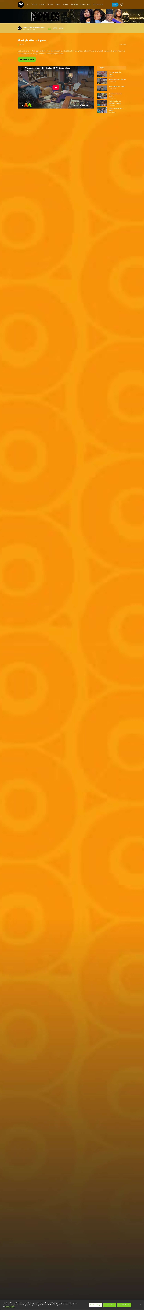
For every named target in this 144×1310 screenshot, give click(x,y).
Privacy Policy (9, 1306)
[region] (72, 1305)
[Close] (141, 1305)
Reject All (110, 1305)
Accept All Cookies (124, 1305)
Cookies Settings (95, 1305)
